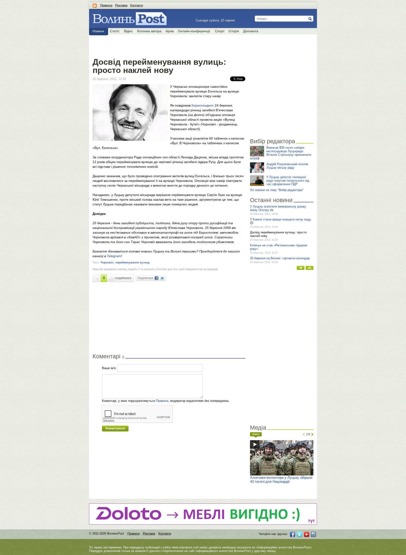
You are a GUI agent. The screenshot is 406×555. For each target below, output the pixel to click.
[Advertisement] (169, 45)
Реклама (121, 5)
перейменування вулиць (132, 262)
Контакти (136, 5)
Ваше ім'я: (109, 368)
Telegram (114, 256)
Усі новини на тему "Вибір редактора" (276, 190)
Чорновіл (107, 262)
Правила (106, 5)
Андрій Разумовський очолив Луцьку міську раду (287, 165)
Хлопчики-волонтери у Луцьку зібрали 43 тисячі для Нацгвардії (281, 479)
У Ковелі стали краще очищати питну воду (280, 219)
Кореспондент (202, 105)
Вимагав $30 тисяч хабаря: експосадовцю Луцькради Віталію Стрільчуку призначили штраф (280, 153)
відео (255, 434)
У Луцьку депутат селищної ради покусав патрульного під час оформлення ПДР (287, 180)
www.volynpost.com (185, 547)
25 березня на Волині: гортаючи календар (280, 258)
